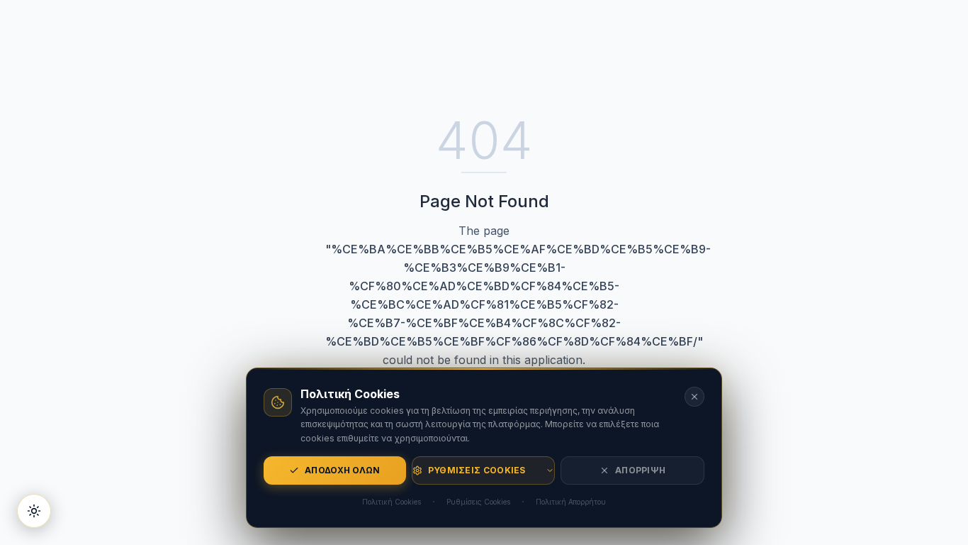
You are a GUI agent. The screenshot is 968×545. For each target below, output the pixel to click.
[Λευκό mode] (34, 511)
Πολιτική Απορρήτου (571, 501)
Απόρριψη (640, 470)
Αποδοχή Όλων (343, 470)
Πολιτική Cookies (391, 501)
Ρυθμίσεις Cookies (477, 470)
